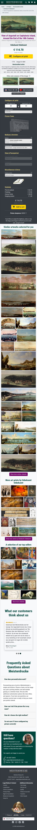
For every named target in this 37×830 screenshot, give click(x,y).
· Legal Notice (6, 787)
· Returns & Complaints (8, 796)
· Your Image (23, 785)
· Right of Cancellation (8, 794)
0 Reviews (22, 93)
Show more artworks (18, 602)
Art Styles (8, 7)
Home (2, 7)
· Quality (22, 789)
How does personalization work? (15, 679)
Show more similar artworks (18, 474)
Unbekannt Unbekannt (8, 9)
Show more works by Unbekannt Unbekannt (18, 539)
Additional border (9, 109)
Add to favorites (27, 90)
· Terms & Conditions (8, 789)
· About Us (5, 798)
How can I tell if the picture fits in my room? (16, 707)
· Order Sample (23, 796)
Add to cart (19, 207)
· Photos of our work (25, 791)
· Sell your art (23, 787)
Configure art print (20, 56)
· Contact (5, 785)
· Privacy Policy (6, 791)
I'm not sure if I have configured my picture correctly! (16, 722)
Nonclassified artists (18, 7)
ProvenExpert (13, 646)
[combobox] (18, 111)
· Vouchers (22, 794)
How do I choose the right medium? (16, 715)
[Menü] (2, 2)
